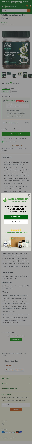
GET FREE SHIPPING (16, 217)
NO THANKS (16, 222)
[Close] (29, 195)
